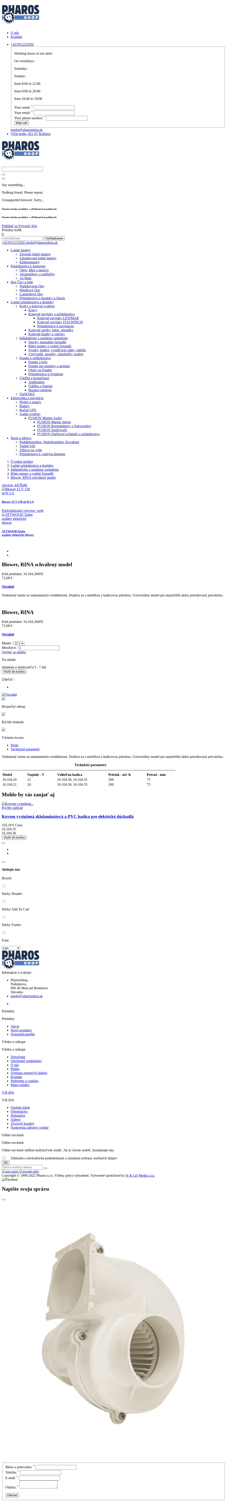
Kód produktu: (12, 574)
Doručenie (18, 1057)
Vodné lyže (27, 446)
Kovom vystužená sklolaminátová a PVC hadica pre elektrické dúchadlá (68, 816)
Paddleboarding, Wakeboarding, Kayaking (49, 442)
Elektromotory (30, 262)
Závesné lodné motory (35, 254)
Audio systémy (30, 414)
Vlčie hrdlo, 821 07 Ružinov (31, 134)
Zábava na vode (31, 450)
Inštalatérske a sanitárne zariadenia (44, 338)
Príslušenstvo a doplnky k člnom (42, 298)
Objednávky (19, 1111)
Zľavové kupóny (22, 1123)
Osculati (8, 586)
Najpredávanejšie (23, 1034)
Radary (25, 406)
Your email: (23, 113)
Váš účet (8, 1092)
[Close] (3, 178)
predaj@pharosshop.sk (27, 130)
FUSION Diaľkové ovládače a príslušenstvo (68, 434)
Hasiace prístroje (40, 390)
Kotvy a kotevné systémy (37, 306)
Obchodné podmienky (26, 1061)
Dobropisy (18, 1115)
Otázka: (12, 1487)
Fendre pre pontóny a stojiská (49, 366)
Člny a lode (22, 282)
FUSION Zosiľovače (52, 430)
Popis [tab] (14, 745)
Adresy (16, 1119)
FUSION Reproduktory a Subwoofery (64, 426)
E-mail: (11, 1478)
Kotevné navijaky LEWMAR (58, 318)
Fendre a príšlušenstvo (35, 358)
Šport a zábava (21, 438)
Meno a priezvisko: (20, 1467)
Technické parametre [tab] (25, 749)
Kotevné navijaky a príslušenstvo (51, 314)
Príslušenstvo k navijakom (55, 326)
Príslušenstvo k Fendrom (45, 374)
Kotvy (32, 310)
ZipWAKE (27, 394)
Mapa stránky (20, 1085)
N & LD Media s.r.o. (140, 1175)
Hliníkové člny (30, 290)
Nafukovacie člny (32, 286)
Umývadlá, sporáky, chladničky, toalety (56, 354)
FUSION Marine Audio (45, 418)
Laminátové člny (31, 294)
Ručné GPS (28, 410)
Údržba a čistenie (40, 386)
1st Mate (25, 278)
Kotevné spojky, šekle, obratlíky (50, 330)
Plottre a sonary (30, 402)
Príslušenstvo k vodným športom (42, 454)
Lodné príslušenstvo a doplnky (32, 302)
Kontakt (16, 37)
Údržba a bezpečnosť (34, 378)
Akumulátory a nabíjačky (37, 274)
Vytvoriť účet (27, 226)
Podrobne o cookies (24, 1081)
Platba (15, 1069)
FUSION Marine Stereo (54, 422)
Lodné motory (21, 250)
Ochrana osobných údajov (29, 1073)
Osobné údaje (20, 1107)
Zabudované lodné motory (38, 258)
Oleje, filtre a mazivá (34, 270)
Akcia (15, 1026)
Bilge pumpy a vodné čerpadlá (49, 346)
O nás (15, 33)
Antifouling (36, 382)
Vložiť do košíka (14, 671)
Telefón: (12, 1472)
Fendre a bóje (37, 362)
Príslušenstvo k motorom (28, 266)
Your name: (23, 107)
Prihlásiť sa (10, 226)
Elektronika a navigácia (27, 398)
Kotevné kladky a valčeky (46, 334)
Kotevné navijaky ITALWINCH (60, 322)
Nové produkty (21, 1030)
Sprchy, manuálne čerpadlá (47, 342)
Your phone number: (29, 118)
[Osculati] (9, 694)
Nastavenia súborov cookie (30, 1127)
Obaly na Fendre (40, 370)
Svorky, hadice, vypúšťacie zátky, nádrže (57, 350)
